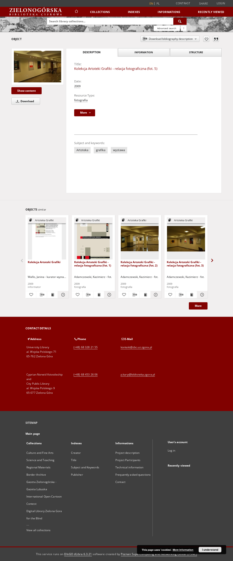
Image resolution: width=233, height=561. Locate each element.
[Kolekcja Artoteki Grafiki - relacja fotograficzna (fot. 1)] (93, 239)
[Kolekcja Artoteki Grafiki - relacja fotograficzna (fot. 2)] (140, 239)
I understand (210, 550)
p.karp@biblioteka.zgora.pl (138, 374)
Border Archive (36, 475)
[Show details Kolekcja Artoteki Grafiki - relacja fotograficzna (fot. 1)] (109, 295)
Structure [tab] (196, 52)
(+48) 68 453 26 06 (85, 374)
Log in (171, 450)
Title (74, 460)
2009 (77, 86)
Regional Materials (38, 467)
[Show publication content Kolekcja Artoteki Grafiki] (52, 295)
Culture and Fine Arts (40, 453)
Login (221, 3)
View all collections (38, 530)
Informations (169, 12)
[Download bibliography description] (41, 295)
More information (183, 549)
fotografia (81, 100)
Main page (32, 434)
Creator (76, 453)
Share (203, 3)
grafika (100, 150)
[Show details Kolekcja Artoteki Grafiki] (62, 295)
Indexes (134, 12)
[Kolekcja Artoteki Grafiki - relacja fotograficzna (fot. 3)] (186, 239)
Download (27, 101)
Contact (120, 482)
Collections (100, 12)
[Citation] (216, 39)
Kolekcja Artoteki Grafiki (44, 262)
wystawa (119, 150)
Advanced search (166, 28)
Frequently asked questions (133, 475)
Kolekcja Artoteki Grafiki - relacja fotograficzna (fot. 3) (185, 263)
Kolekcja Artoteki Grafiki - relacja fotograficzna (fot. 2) (139, 263)
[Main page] (76, 12)
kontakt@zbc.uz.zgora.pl (136, 347)
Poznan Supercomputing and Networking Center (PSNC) (159, 554)
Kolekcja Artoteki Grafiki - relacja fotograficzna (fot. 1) (92, 263)
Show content (26, 91)
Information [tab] (143, 52)
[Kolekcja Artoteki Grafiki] (47, 239)
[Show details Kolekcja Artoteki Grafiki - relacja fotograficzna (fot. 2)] (155, 295)
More (198, 306)
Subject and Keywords (85, 467)
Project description (127, 453)
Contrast (183, 3)
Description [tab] (91, 52)
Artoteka (82, 150)
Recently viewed (211, 12)
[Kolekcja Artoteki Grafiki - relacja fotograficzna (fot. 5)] (37, 66)
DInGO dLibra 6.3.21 (78, 554)
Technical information (129, 467)
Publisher (77, 475)
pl (158, 3)
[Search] (180, 21)
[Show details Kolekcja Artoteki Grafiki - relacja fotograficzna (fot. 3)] (201, 295)
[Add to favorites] (206, 39)
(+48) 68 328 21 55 (85, 347)
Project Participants (127, 460)
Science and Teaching (40, 460)
